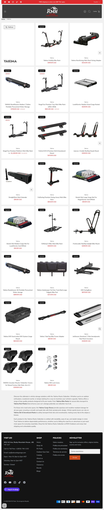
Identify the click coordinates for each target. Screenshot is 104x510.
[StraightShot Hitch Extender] (18, 176)
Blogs (38, 471)
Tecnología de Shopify (23, 501)
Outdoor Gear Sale (43, 452)
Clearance (40, 465)
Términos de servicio (60, 452)
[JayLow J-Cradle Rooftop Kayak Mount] (86, 130)
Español (96, 2)
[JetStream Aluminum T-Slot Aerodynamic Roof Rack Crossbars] (86, 315)
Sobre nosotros (58, 442)
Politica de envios (59, 455)
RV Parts (40, 449)
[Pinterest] (21, 2)
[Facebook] (5, 2)
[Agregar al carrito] (100, 53)
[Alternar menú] (6, 11)
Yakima (9, 19)
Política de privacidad (60, 446)
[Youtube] (9, 2)
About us (40, 458)
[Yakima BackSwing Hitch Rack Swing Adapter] (86, 39)
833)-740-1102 (23, 449)
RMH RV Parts (12, 501)
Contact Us (40, 461)
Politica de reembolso (60, 449)
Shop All (39, 446)
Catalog (39, 455)
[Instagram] (13, 2)
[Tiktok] (17, 2)
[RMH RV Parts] (52, 11)
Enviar (75, 458)
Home (3, 19)
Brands (39, 468)
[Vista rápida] (100, 329)
